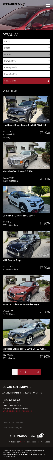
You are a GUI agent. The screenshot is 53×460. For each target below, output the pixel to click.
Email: (19, 411)
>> (32, 372)
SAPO (22, 442)
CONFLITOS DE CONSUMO (13, 422)
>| (38, 372)
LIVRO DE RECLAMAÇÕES (12, 428)
